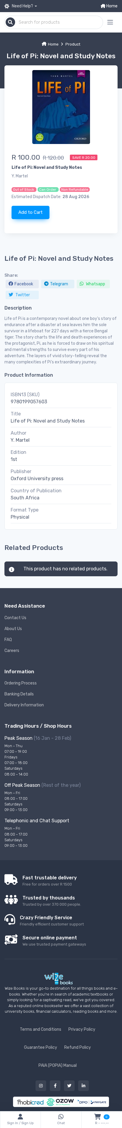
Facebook (24, 284)
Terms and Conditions (40, 1029)
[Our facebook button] (55, 1085)
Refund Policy (77, 1047)
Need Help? (22, 6)
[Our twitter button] (69, 1085)
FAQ (8, 639)
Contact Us (15, 617)
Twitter (22, 294)
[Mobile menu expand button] (110, 22)
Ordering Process (20, 683)
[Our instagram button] (41, 1085)
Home (111, 6)
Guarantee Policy (40, 1047)
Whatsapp (95, 284)
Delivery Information (24, 705)
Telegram (59, 284)
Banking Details (19, 694)
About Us (13, 628)
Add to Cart (30, 212)
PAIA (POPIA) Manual (57, 1065)
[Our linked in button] (83, 1085)
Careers (11, 650)
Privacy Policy (81, 1029)
